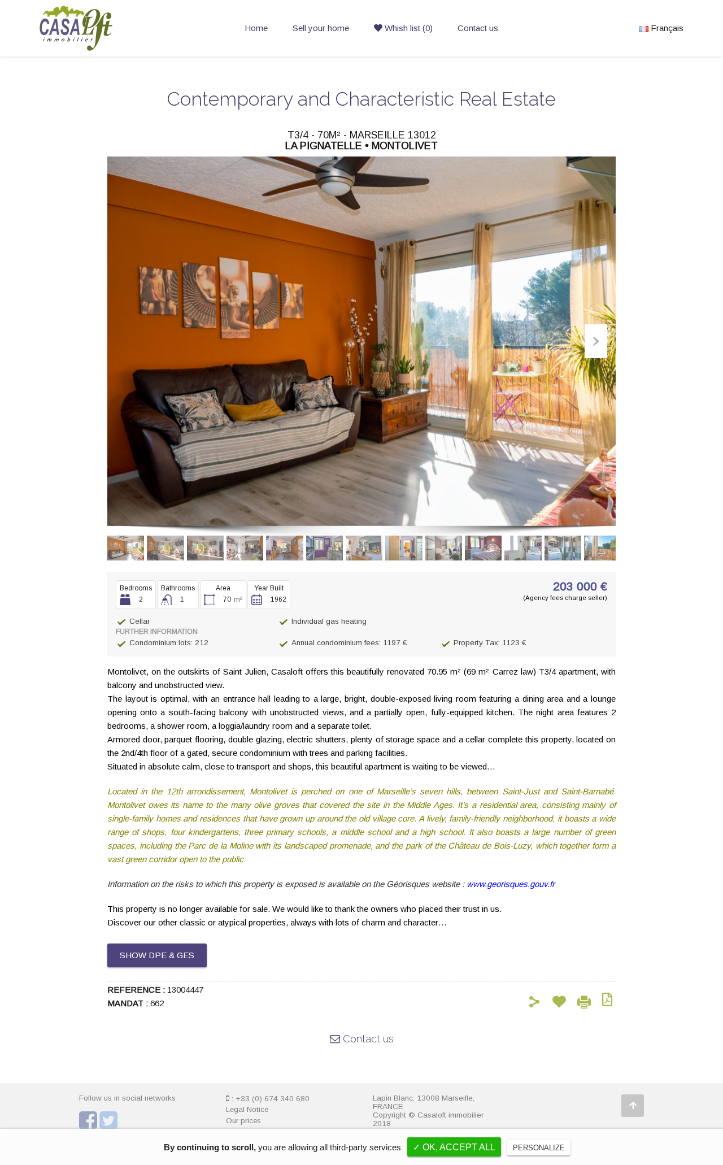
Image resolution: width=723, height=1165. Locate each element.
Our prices (243, 1120)
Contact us (478, 28)
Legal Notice (247, 1109)
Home (256, 28)
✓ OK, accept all (454, 1147)
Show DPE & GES (157, 955)
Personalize (539, 1148)
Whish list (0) (407, 28)
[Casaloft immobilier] (76, 45)
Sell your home (321, 28)
